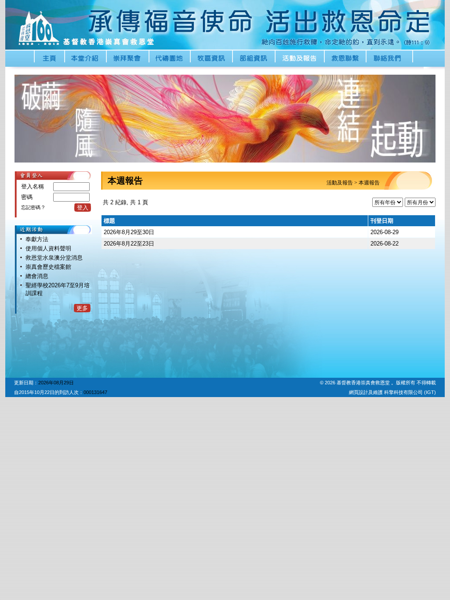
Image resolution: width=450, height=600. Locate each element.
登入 (82, 207)
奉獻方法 (36, 239)
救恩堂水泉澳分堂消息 (54, 257)
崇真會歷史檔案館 (48, 267)
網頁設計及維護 (366, 392)
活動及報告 (340, 183)
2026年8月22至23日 (129, 243)
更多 (82, 308)
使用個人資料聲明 (48, 248)
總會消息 (36, 276)
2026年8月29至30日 (129, 232)
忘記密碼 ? (32, 207)
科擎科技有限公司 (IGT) (410, 392)
